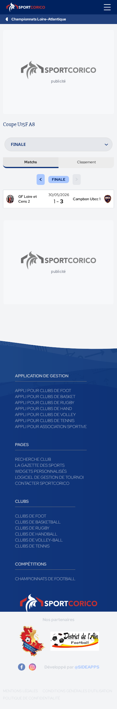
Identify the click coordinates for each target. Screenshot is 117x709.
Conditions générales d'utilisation (77, 691)
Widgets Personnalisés (41, 471)
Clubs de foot (30, 516)
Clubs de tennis (32, 546)
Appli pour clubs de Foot (43, 390)
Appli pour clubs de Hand (43, 408)
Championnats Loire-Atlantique (38, 19)
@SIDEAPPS (87, 667)
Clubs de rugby (32, 528)
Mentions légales (20, 691)
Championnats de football (45, 578)
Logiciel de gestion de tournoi (49, 477)
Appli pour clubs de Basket (45, 396)
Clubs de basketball (38, 522)
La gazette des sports (39, 465)
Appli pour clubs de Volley (45, 414)
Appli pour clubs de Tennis (44, 420)
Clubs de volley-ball (39, 540)
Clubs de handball (36, 534)
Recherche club (33, 459)
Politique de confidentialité (31, 698)
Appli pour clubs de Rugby (44, 402)
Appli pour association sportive (51, 426)
